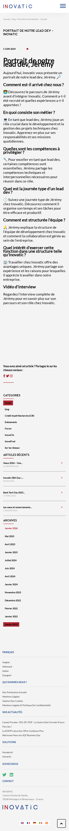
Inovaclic (6, 756)
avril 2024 (10, 576)
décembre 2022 (13, 600)
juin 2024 (10, 568)
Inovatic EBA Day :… (13, 477)
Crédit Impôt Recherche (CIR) (19, 415)
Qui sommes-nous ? (14, 682)
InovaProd (10, 441)
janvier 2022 (11, 616)
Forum (8, 428)
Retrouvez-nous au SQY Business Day (21, 735)
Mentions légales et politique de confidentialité (26, 705)
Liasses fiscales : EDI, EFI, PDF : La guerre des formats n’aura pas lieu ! (33, 724)
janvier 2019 (11, 624)
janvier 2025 (11, 552)
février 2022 (11, 608)
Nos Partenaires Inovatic (14, 692)
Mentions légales (11, 696)
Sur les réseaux (12, 447)
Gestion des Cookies (12, 701)
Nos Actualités (12, 712)
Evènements (11, 422)
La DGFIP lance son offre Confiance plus (23, 731)
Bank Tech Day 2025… (14, 492)
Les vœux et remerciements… (17, 507)
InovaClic (9, 435)
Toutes (8, 402)
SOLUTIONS (9, 742)
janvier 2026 (11, 528)
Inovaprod (7, 752)
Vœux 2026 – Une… (12, 463)
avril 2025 (10, 544)
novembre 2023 (13, 592)
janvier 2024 (11, 584)
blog (7, 409)
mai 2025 (9, 536)
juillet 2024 (11, 560)
